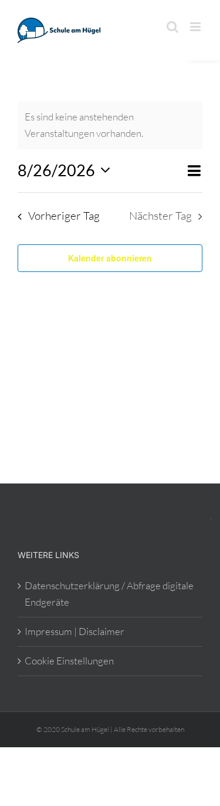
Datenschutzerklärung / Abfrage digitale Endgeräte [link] (109, 594)
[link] (62, 30)
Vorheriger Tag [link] (64, 216)
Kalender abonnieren (110, 258)
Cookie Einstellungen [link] (69, 660)
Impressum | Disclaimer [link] (74, 631)
